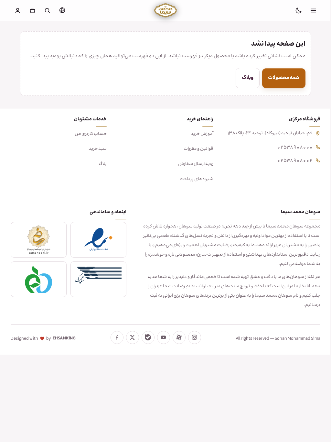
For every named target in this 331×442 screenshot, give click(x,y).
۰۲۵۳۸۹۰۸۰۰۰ (290, 147)
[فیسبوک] (114, 337)
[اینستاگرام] (192, 337)
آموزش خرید (198, 134)
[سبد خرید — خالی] (33, 10)
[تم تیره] (298, 10)
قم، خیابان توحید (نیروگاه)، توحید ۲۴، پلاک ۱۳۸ (265, 133)
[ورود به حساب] (18, 10)
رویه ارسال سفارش (192, 164)
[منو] (313, 10)
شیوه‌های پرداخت (193, 179)
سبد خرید (96, 148)
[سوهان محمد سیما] (165, 10)
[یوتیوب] (161, 337)
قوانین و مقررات (195, 148)
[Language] (62, 10)
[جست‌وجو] (47, 10)
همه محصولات (281, 78)
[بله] (145, 337)
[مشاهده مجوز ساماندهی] (38, 240)
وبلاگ (245, 78)
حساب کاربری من (89, 134)
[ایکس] (129, 337)
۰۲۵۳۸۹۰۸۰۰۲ (290, 160)
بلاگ (101, 164)
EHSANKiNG (64, 338)
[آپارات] (176, 337)
